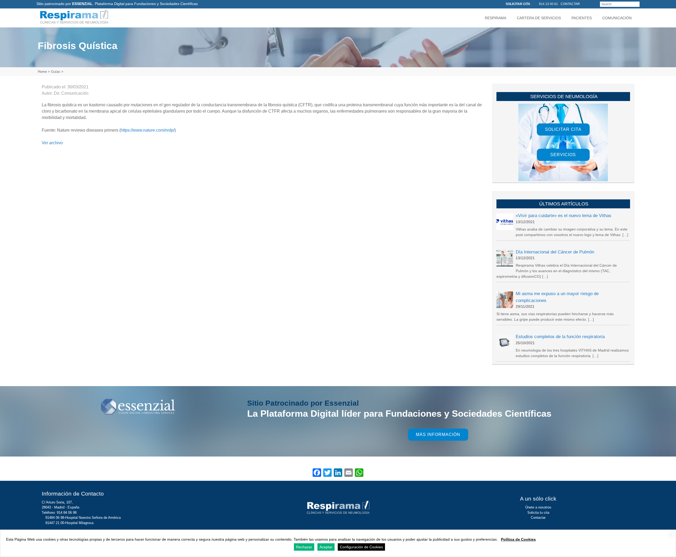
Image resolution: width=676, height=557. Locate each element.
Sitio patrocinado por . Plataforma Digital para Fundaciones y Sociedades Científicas (117, 4)
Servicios (563, 154)
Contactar (538, 518)
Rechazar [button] (304, 547)
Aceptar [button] (326, 547)
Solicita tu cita (538, 513)
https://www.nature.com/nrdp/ (148, 130)
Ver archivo (52, 143)
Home (42, 72)
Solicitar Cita (563, 129)
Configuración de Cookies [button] (361, 547)
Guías (55, 72)
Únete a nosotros (538, 507)
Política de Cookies (518, 539)
